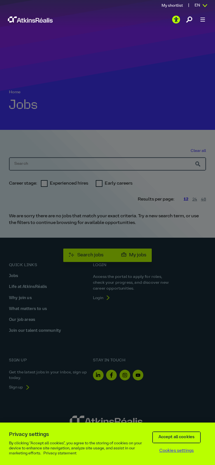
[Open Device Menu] (202, 19)
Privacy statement (59, 453)
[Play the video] (176, 19)
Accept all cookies (176, 437)
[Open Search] (189, 19)
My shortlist (172, 6)
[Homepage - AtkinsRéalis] (30, 19)
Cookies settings (176, 451)
